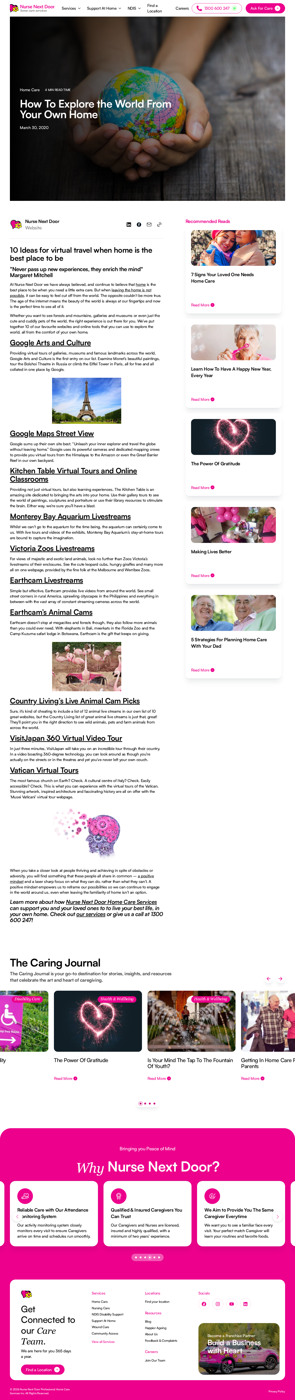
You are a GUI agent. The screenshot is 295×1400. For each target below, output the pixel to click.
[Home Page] (32, 8)
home (141, 284)
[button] (71, 8)
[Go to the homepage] (26, 1296)
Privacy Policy (276, 1391)
